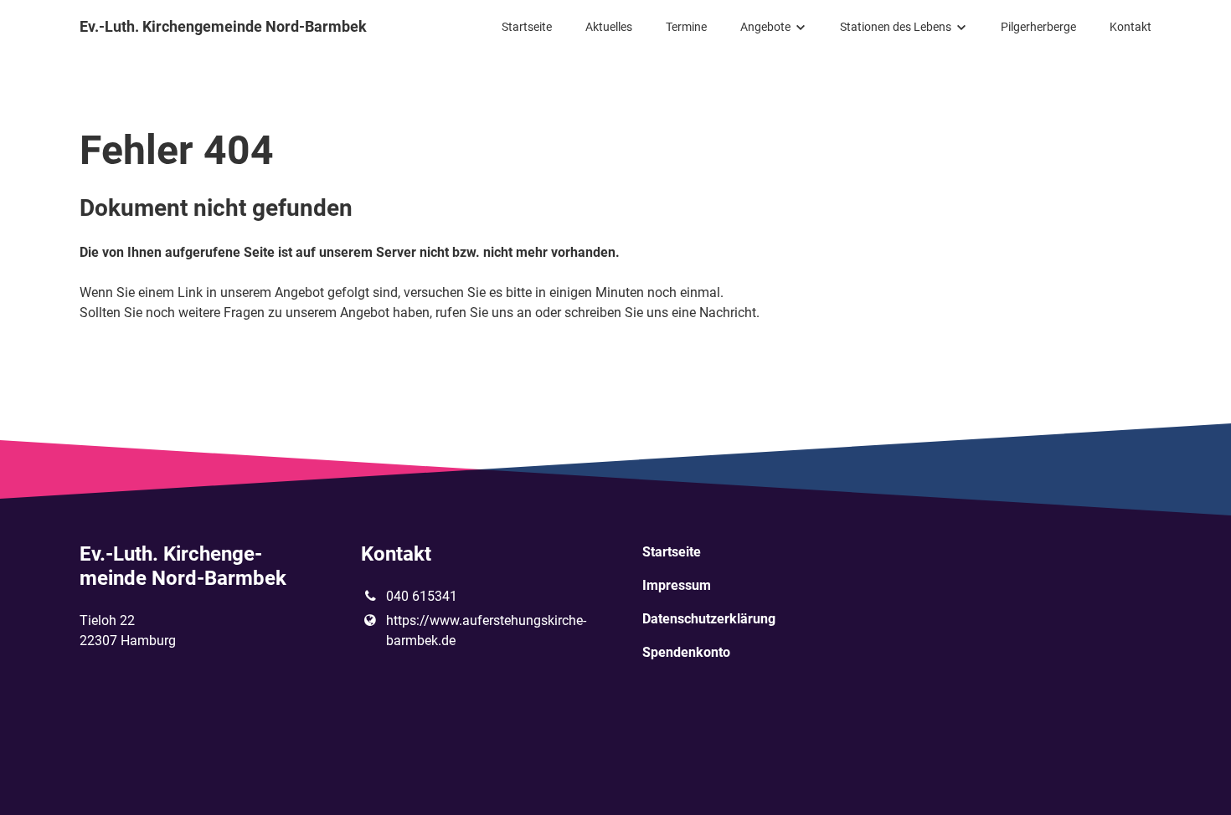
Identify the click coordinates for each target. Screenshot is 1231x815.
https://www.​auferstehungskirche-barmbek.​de (486, 630)
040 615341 (421, 596)
